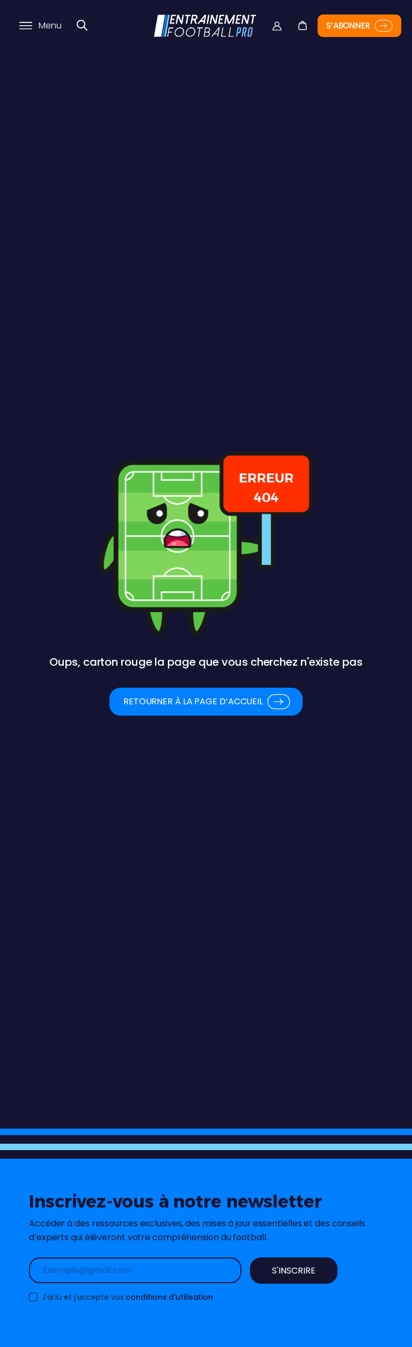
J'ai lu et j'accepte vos (126, 1297)
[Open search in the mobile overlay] (82, 26)
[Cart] (302, 18)
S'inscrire (293, 1270)
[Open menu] (25, 25)
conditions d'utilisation (169, 1297)
